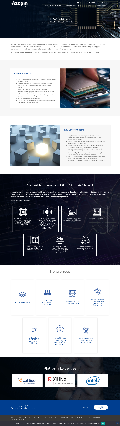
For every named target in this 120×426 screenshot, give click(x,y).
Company (80, 2)
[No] (117, 423)
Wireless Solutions (73, 5)
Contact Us (103, 2)
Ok (103, 423)
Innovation (101, 5)
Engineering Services (53, 5)
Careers (92, 2)
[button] (13, 381)
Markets (89, 5)
